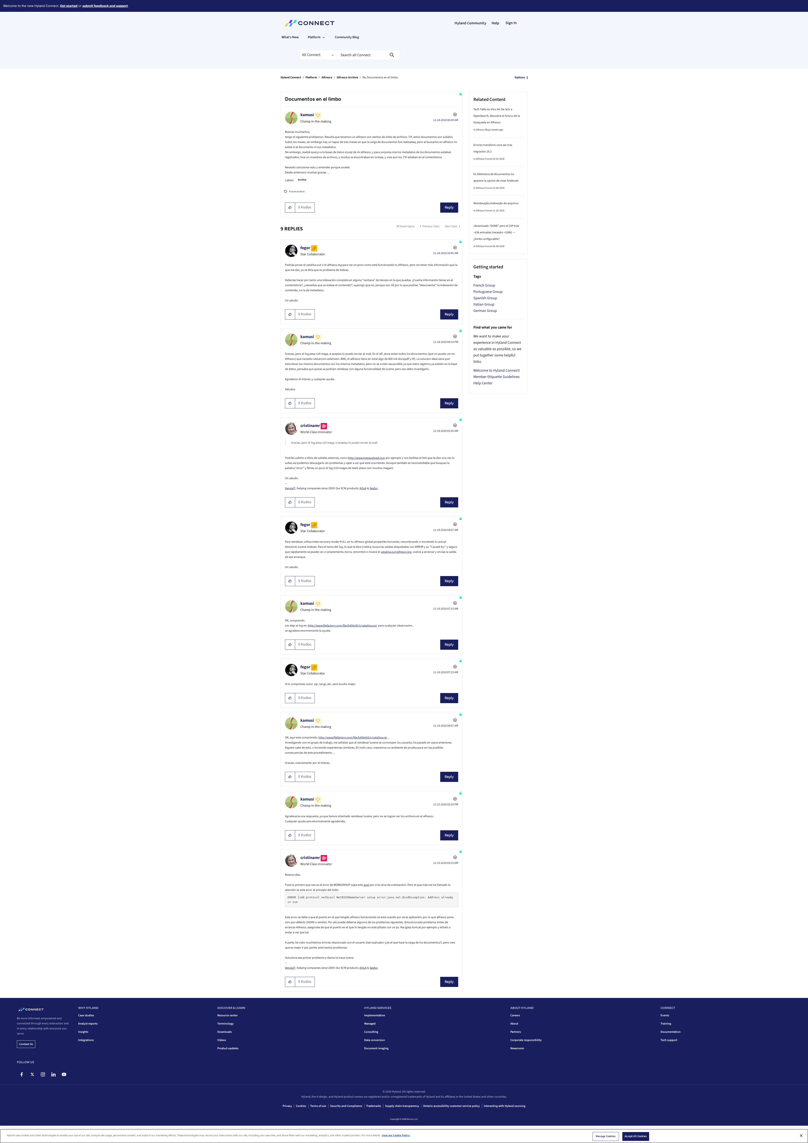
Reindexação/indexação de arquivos (495, 203)
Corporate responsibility (526, 1040)
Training (666, 1024)
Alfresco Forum (484, 159)
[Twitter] (32, 1074)
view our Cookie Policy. (396, 1135)
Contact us (26, 1044)
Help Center (482, 383)
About (514, 1024)
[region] (404, 1136)
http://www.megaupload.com (366, 458)
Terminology (225, 1024)
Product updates (227, 1048)
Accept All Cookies (636, 1136)
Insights (83, 1032)
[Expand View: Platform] (324, 37)
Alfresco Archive (347, 77)
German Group (485, 310)
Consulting (371, 1032)
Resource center (227, 1015)
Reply (449, 207)
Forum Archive (297, 191)
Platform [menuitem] (314, 37)
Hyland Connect (291, 77)
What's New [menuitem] (290, 37)
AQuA (363, 488)
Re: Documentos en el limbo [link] (380, 77)
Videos (221, 1040)
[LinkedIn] (53, 1074)
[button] (290, 207)
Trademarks (373, 1106)
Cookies (301, 1106)
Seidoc (374, 488)
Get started (69, 6)
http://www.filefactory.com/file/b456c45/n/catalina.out (342, 626)
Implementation (374, 1015)
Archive (302, 180)
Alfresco (327, 77)
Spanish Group (485, 298)
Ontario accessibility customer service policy (451, 1106)
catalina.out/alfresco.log (396, 552)
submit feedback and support (105, 6)
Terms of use (318, 1106)
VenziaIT (290, 488)
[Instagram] (43, 1074)
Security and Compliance (346, 1106)
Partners (515, 1032)
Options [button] (520, 77)
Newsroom (517, 1048)
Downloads (224, 1032)
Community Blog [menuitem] (347, 37)
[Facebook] (21, 1074)
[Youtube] (64, 1074)
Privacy (287, 1106)
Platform (311, 77)
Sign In (511, 23)
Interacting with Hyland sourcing (504, 1106)
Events (665, 1015)
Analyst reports (88, 1024)
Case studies (86, 1015)
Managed (370, 1024)
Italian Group (483, 304)
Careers (515, 1015)
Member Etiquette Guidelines (496, 376)
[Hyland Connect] (310, 23)
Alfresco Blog (483, 130)
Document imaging (376, 1048)
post (366, 885)
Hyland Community (470, 23)
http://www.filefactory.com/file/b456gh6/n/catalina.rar (353, 737)
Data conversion (374, 1040)
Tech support (669, 1040)
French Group (484, 285)
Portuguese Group (488, 291)
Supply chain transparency (402, 1106)
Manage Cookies (606, 1136)
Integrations (86, 1040)
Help (495, 23)
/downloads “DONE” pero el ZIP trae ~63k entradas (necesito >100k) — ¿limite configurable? (496, 232)
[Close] (801, 1135)
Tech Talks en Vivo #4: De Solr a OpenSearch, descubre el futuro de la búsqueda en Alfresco (496, 116)
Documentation (671, 1032)
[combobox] (368, 55)
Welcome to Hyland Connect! (496, 370)
